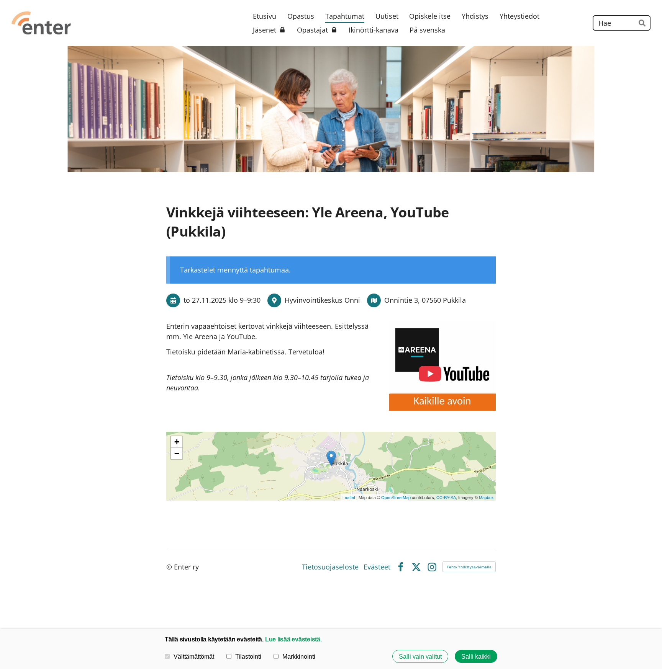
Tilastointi (248, 656)
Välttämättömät (194, 656)
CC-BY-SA (446, 497)
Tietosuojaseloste (330, 566)
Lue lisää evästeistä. (293, 639)
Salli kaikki (476, 656)
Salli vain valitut (420, 656)
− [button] (176, 453)
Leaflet (348, 497)
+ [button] (176, 442)
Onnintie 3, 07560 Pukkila (425, 300)
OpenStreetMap (396, 497)
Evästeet (377, 566)
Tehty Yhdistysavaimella (469, 566)
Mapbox (486, 497)
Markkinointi (298, 656)
